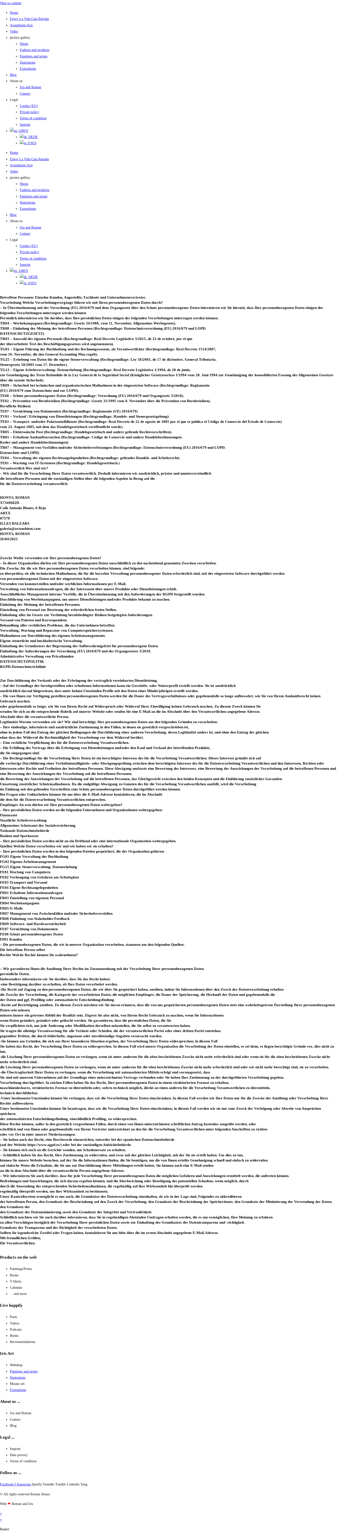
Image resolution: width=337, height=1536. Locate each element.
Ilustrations (27, 62)
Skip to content (10, 3)
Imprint (25, 124)
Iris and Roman (30, 87)
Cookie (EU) (29, 106)
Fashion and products (34, 50)
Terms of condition (33, 118)
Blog (13, 75)
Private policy (29, 112)
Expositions (28, 69)
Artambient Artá (21, 25)
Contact (25, 93)
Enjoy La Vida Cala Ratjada (29, 19)
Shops (24, 44)
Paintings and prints (33, 56)
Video (14, 31)
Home (14, 13)
